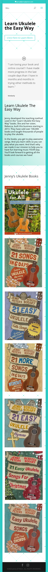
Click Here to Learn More (20, 37)
